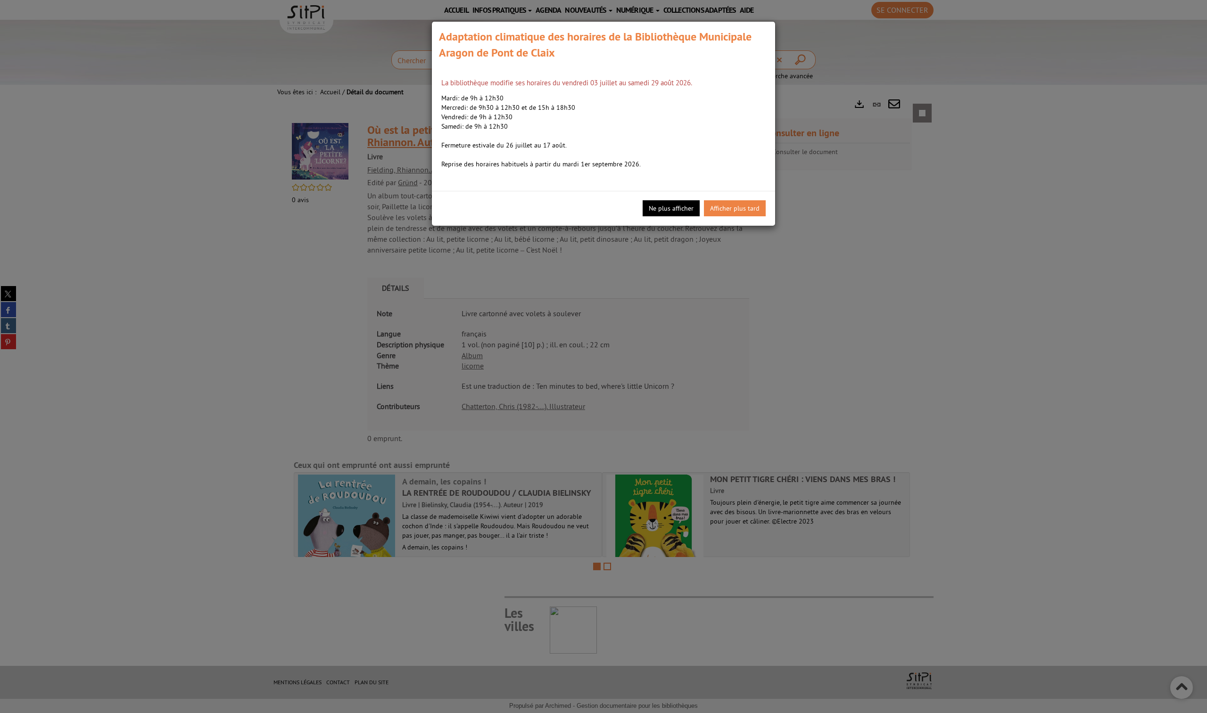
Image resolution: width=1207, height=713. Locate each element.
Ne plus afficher (671, 208)
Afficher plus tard (735, 208)
